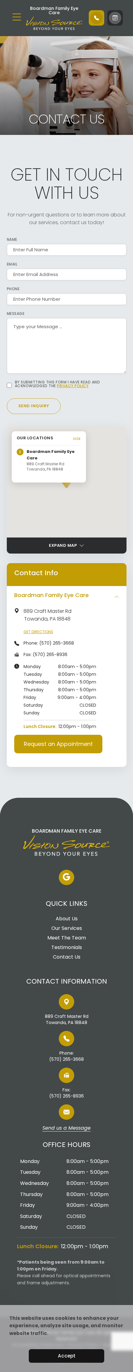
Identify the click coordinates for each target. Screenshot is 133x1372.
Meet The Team (66, 937)
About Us (67, 918)
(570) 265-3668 (56, 643)
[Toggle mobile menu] (17, 17)
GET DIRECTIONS (38, 631)
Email (12, 264)
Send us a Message (66, 1128)
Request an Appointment (58, 744)
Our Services (66, 928)
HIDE (77, 438)
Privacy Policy (72, 385)
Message (16, 314)
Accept (66, 1356)
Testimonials (66, 947)
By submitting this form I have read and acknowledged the (57, 384)
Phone (13, 289)
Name (12, 239)
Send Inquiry (33, 406)
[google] (66, 877)
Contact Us (66, 957)
